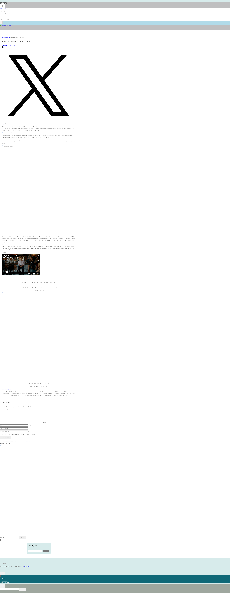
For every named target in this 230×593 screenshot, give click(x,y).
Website (29, 431)
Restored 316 (27, 566)
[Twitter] (2, 3)
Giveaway (10, 45)
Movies (14, 45)
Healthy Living (7, 13)
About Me (6, 16)
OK (2, 573)
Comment (44, 422)
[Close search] (2, 586)
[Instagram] (4, 3)
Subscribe (46, 551)
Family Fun (4, 45)
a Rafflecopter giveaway (7, 389)
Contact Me (6, 19)
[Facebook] (1, 3)
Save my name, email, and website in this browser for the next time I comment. (18, 434)
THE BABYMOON (43, 285)
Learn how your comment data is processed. (26, 441)
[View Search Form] (2, 6)
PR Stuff (5, 563)
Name (29, 425)
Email (29, 428)
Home (5, 11)
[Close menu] (0, 576)
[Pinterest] (6, 3)
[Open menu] (1, 22)
